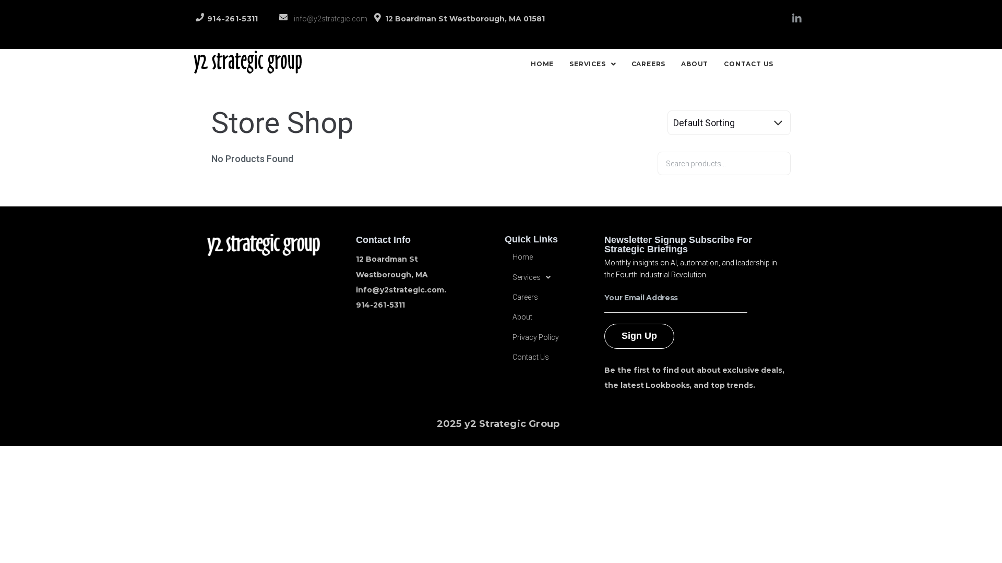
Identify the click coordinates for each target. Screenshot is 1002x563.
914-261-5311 (232, 18)
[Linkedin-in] (797, 19)
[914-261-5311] (200, 17)
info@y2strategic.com (330, 19)
